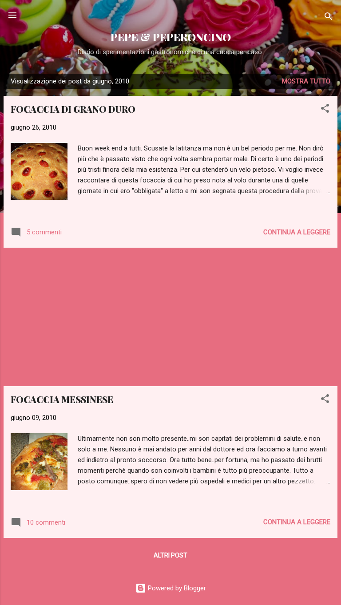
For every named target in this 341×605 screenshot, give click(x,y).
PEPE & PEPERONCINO (171, 37)
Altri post (170, 555)
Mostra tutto (306, 81)
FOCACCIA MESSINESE (62, 399)
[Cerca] (328, 18)
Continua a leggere (296, 232)
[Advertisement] (170, 317)
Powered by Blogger (176, 588)
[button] (325, 110)
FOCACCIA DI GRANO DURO (73, 109)
